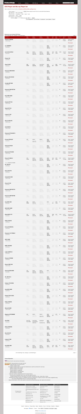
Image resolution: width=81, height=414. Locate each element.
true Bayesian (34, 377)
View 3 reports (71, 52)
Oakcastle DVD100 (9, 145)
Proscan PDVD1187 (9, 139)
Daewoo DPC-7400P (57, 401)
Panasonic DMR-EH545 (10, 70)
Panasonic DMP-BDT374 (10, 189)
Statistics (53, 406)
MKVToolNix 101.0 (43, 392)
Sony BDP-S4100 (57, 396)
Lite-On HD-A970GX (9, 52)
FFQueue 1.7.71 (28, 398)
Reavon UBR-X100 (9, 264)
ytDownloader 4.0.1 (29, 393)
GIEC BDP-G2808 (8, 208)
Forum (19, 3)
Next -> (74, 35)
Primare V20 (7, 58)
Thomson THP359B (9, 258)
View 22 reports (71, 64)
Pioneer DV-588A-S (9, 158)
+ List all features (18, 16)
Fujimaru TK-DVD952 (9, 283)
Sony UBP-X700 (56, 399)
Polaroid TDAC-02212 (9, 295)
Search (22, 406)
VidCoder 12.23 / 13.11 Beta (30, 386)
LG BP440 (56, 397)
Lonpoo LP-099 (8, 339)
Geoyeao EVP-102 (8, 102)
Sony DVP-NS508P (57, 394)
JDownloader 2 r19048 (29, 400)
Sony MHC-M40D (8, 289)
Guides (43, 3)
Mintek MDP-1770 (8, 214)
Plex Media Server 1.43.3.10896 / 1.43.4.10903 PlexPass (45, 397)
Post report (70, 42)
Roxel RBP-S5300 (8, 95)
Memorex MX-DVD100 (9, 77)
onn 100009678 (8, 45)
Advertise (41, 406)
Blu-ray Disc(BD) (19, 12)
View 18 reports (71, 214)
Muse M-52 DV (8, 333)
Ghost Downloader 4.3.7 (44, 389)
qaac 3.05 (41, 398)
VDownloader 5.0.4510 (43, 386)
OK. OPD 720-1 (8, 276)
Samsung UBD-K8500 (9, 270)
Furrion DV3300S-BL (9, 226)
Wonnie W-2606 (8, 308)
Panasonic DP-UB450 (9, 152)
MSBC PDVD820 (8, 245)
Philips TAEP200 (8, 301)
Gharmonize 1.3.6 (29, 402)
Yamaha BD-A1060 (9, 177)
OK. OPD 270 (7, 164)
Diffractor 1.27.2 (42, 402)
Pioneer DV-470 (57, 386)
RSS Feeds (48, 406)
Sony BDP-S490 (8, 345)
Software (26, 3)
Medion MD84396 (8, 326)
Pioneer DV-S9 (8, 183)
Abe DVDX (7, 320)
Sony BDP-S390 (8, 202)
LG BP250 (56, 392)
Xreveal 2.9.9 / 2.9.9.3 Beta (44, 394)
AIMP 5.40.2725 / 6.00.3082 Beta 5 (45, 400)
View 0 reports (71, 39)
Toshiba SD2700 (57, 391)
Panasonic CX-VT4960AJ (10, 233)
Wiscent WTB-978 (8, 120)
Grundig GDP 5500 (9, 83)
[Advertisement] (40, 28)
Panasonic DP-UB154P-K (10, 133)
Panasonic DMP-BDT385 (10, 195)
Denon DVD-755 (8, 170)
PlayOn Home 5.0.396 (29, 395)
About (37, 406)
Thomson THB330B (9, 39)
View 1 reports (71, 139)
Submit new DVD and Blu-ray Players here (27, 9)
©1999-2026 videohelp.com (40, 413)
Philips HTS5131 (8, 220)
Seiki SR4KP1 (8, 127)
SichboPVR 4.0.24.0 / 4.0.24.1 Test (31, 392)
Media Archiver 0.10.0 (29, 397)
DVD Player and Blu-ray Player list (16, 7)
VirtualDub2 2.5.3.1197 (44, 391)
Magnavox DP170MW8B (10, 314)
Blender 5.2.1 (42, 387)
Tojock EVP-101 (8, 108)
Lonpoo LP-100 (8, 114)
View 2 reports (71, 314)
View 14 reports (71, 158)
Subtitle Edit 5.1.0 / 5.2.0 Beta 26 (31, 387)
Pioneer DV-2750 (57, 389)
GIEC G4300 (7, 239)
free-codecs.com (42, 410)
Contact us (27, 406)
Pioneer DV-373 (57, 387)
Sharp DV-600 (8, 64)
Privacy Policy (32, 406)
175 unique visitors (18, 391)
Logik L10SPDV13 (8, 251)
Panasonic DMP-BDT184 (10, 89)
